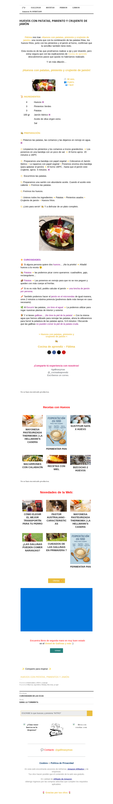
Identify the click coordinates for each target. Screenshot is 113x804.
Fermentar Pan (56, 448)
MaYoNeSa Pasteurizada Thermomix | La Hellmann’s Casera (32, 435)
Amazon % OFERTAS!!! (32, 11)
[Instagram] (49, 352)
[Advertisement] (57, 609)
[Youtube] (64, 352)
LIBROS (76, 7)
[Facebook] (54, 352)
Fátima (44, 685)
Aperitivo (37, 685)
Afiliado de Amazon (62, 779)
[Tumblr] (59, 352)
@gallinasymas (64, 749)
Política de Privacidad (62, 763)
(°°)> (24, 7)
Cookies (43, 763)
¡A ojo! (56, 685)
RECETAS (50, 7)
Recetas (50, 685)
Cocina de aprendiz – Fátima (56, 346)
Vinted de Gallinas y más (58, 643)
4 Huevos (29, 685)
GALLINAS (36, 7)
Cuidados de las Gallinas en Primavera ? (56, 547)
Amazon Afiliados (76, 769)
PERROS (63, 7)
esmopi (44, 683)
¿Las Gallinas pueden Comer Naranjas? (32, 547)
